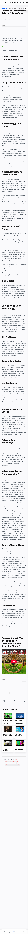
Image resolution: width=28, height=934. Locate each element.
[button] (2, 2)
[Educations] (6, 693)
